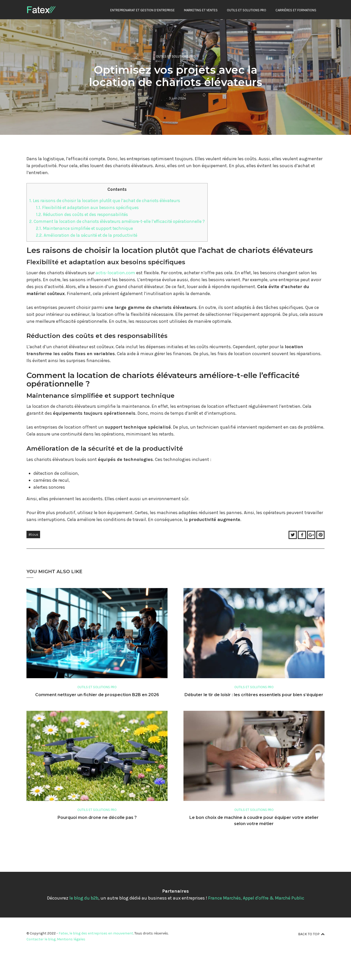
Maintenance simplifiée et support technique (84, 228)
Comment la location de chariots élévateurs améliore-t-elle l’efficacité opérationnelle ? (117, 221)
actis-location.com (115, 273)
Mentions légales (71, 939)
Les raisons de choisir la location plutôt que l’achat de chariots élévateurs (104, 200)
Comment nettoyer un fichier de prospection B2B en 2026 (97, 694)
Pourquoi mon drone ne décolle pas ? (97, 817)
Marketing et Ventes (201, 10)
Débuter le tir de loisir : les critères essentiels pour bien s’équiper (253, 694)
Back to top (309, 934)
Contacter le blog (41, 939)
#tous (33, 534)
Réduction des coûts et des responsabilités (82, 214)
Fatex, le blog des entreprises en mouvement (96, 933)
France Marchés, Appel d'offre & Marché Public (256, 898)
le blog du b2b (83, 898)
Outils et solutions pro (246, 10)
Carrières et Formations (295, 10)
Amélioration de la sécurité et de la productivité (86, 235)
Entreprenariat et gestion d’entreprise (142, 10)
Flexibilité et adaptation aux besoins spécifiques (87, 207)
